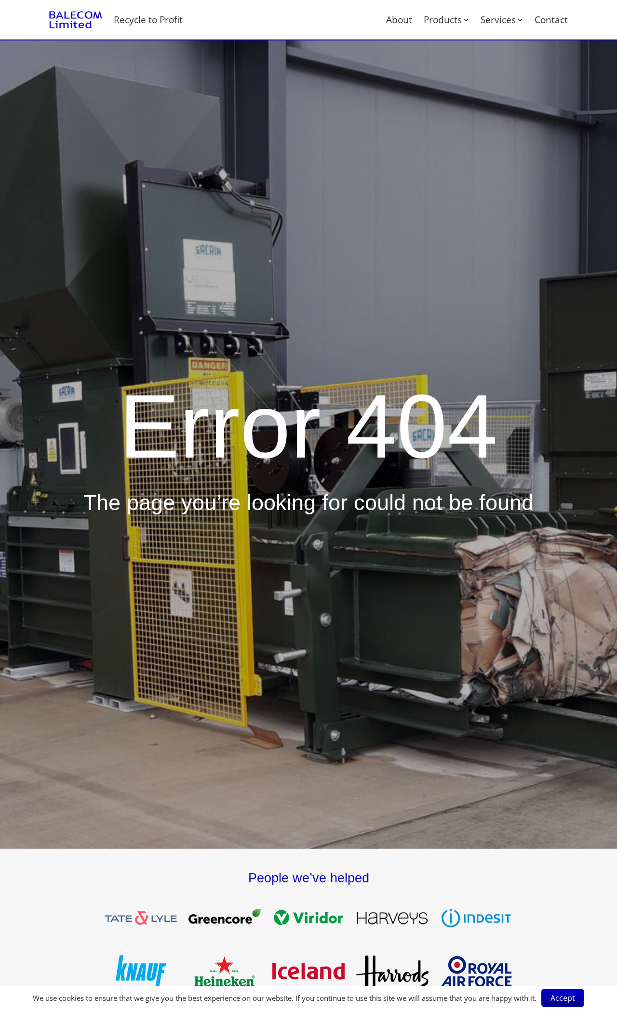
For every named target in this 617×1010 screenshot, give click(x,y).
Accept (562, 998)
